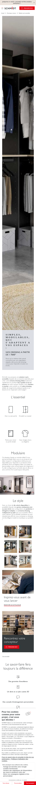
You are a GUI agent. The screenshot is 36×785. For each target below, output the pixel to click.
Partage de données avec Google (15, 767)
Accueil (2, 13)
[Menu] (2, 8)
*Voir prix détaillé (5, 656)
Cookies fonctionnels (10, 768)
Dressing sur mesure (11, 13)
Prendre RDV (28, 8)
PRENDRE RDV (12, 647)
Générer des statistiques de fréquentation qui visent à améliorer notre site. (17, 771)
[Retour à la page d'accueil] (10, 8)
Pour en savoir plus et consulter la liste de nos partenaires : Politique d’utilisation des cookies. (18, 759)
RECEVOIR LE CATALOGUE (12, 605)
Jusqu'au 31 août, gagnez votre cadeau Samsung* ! (17, 2)
